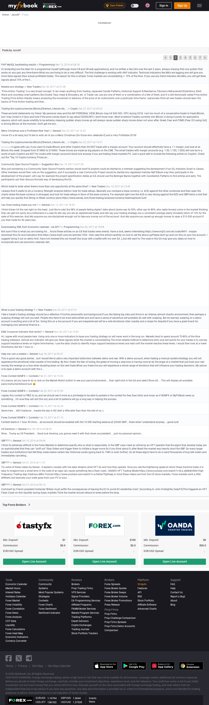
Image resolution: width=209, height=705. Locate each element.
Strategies (44, 596)
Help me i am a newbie (13, 353)
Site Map (37, 666)
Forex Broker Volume (115, 596)
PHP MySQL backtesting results (18, 64)
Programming (47, 64)
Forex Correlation (15, 608)
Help (173, 588)
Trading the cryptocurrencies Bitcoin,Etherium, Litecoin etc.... (34, 108)
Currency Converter (16, 640)
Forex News (12, 612)
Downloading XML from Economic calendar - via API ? (31, 227)
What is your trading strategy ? (18, 309)
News (92, 701)
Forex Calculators (15, 629)
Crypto (74, 108)
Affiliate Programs (81, 604)
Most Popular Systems (51, 592)
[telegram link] (29, 658)
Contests (34, 376)
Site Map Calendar (59, 666)
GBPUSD (66, 697)
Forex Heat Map (14, 633)
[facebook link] (9, 658)
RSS (140, 596)
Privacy (22, 666)
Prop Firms (110, 613)
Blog (172, 604)
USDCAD (66, 702)
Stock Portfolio (146, 600)
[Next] (205, 57)
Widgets (142, 584)
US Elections (8, 429)
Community (45, 584)
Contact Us (176, 592)
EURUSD (41, 697)
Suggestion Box (50, 164)
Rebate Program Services (85, 612)
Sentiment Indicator (49, 612)
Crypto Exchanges (81, 625)
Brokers (75, 584)
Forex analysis (14, 617)
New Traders (34, 86)
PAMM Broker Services (83, 608)
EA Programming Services (85, 600)
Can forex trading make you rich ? (19, 204)
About (173, 600)
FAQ (172, 584)
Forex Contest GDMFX (13, 376)
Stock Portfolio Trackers (84, 633)
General (57, 130)
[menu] (199, 5)
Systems (43, 588)
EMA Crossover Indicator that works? (21, 331)
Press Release (112, 604)
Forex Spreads (112, 584)
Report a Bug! (177, 596)
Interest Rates (13, 592)
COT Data (11, 621)
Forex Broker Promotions (118, 600)
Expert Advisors (80, 621)
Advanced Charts (147, 608)
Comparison (111, 630)
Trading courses (80, 629)
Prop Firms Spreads (115, 622)
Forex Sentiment (48, 608)
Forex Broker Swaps (115, 592)
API (139, 592)
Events (92, 698)
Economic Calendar (16, 584)
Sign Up (182, 5)
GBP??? (5, 440)
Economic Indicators (17, 637)
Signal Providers (80, 596)
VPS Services (78, 592)
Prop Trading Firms (82, 588)
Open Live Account (34, 561)
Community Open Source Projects (19, 164)
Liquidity (10, 625)
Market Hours (13, 588)
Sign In (163, 5)
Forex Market (13, 600)
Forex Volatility (14, 604)
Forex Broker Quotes (115, 588)
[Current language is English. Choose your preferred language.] (147, 5)
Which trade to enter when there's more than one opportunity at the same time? (44, 186)
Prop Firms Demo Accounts (119, 626)
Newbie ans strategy (12, 86)
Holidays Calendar (16, 596)
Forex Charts (46, 604)
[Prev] (165, 57)
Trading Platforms (81, 617)
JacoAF (16, 50)
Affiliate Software (147, 604)
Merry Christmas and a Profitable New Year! (25, 130)
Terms (9, 666)
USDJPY (41, 702)
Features (142, 588)
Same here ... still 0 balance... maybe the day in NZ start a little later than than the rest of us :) (52, 410)
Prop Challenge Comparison (120, 618)
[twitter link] (19, 658)
